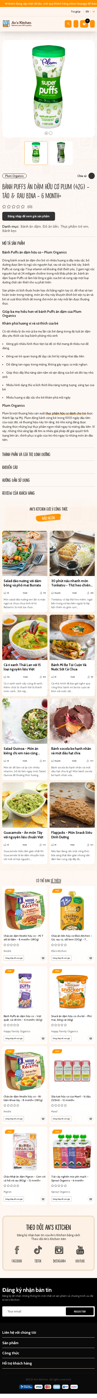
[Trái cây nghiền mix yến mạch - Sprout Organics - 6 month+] (72, 1165)
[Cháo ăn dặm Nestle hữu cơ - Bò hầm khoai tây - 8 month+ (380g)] (24, 1085)
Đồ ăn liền (50, 226)
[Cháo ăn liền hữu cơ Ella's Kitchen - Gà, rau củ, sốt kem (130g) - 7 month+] (72, 925)
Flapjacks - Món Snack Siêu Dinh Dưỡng (71, 835)
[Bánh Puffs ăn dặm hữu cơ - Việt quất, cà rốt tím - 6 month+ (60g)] (24, 1005)
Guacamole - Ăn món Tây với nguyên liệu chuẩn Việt (23, 835)
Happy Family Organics (17, 1031)
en (87, 11)
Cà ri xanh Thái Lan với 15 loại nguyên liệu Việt (22, 667)
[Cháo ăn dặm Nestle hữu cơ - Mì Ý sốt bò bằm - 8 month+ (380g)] (24, 925)
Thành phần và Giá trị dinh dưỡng (26, 454)
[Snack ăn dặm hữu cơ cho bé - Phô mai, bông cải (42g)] (72, 1005)
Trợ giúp (75, 11)
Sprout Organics (60, 1191)
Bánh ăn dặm (31, 226)
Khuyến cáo (10, 467)
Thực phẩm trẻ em (74, 226)
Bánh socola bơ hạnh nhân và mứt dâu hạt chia (71, 751)
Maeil (54, 1111)
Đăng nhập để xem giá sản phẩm (28, 216)
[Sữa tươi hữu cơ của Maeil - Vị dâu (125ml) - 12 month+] (72, 1085)
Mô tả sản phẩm (13, 243)
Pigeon (8, 1191)
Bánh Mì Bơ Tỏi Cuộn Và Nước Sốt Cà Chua (68, 667)
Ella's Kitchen (59, 951)
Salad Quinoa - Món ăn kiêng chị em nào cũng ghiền (21, 751)
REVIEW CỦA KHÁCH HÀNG (18, 493)
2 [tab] (50, 133)
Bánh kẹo (9, 231)
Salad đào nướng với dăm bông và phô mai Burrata (22, 583)
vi (93, 11)
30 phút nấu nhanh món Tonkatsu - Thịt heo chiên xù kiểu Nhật (70, 583)
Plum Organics (14, 176)
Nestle (7, 951)
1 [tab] (46, 133)
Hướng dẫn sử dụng (16, 480)
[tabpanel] (48, 88)
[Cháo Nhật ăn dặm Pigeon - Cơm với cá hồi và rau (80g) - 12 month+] (24, 1165)
